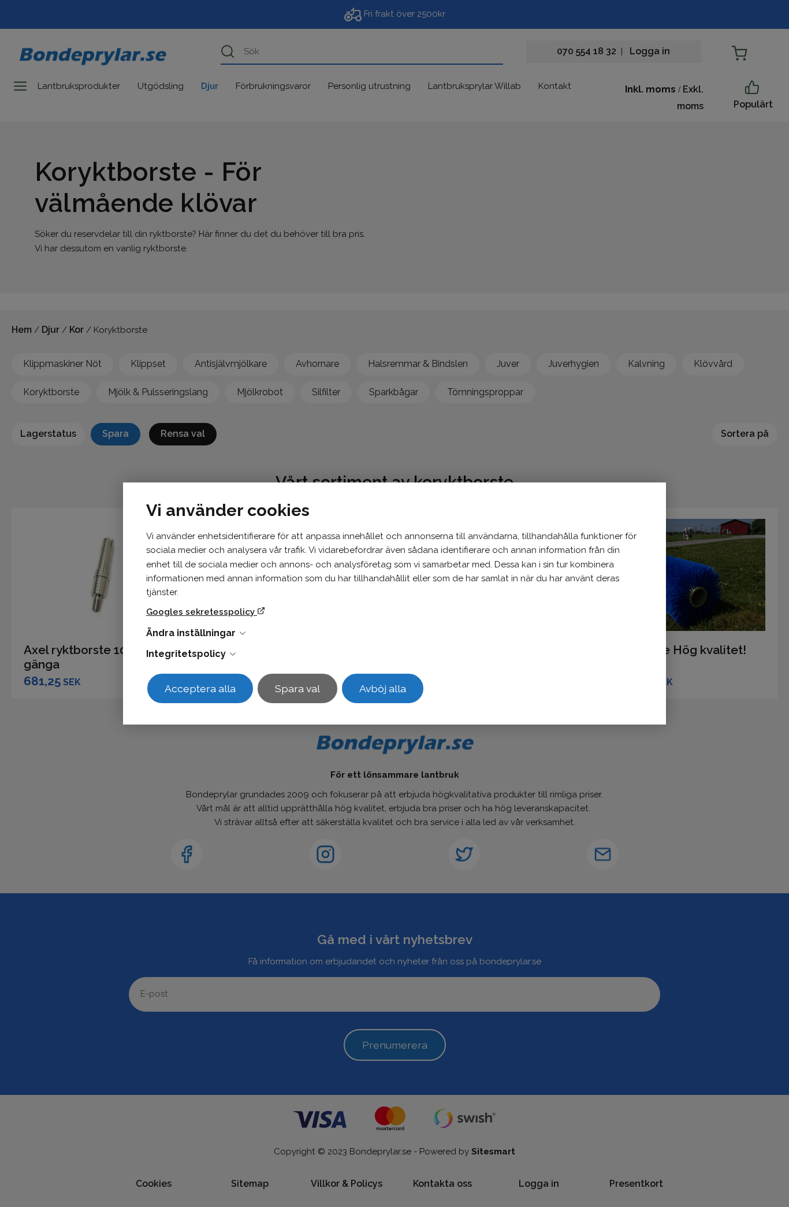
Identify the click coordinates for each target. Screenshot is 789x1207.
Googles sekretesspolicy (201, 612)
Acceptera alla (200, 688)
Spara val (297, 688)
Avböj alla (382, 688)
